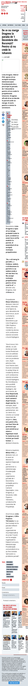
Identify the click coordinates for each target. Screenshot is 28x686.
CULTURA (18, 25)
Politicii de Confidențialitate (10, 670)
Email (3, 587)
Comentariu (5, 592)
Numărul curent (8, 2)
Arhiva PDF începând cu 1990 (4, 3)
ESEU (23, 25)
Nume (3, 583)
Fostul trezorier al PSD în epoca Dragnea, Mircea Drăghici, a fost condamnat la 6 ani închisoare (10, 213)
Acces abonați (3, 10)
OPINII (4, 25)
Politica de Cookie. (17, 681)
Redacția (24, 2)
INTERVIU (10, 25)
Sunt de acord (14, 683)
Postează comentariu (9, 600)
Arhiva (14, 2)
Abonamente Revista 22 (5, 7)
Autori (19, 2)
